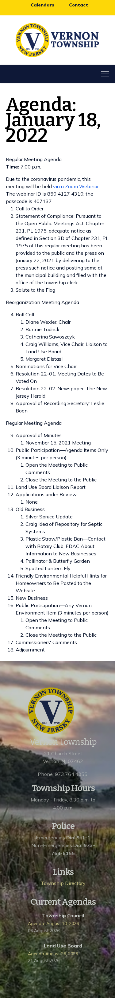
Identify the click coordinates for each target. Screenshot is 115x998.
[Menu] (105, 74)
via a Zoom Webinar (76, 186)
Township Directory (63, 883)
